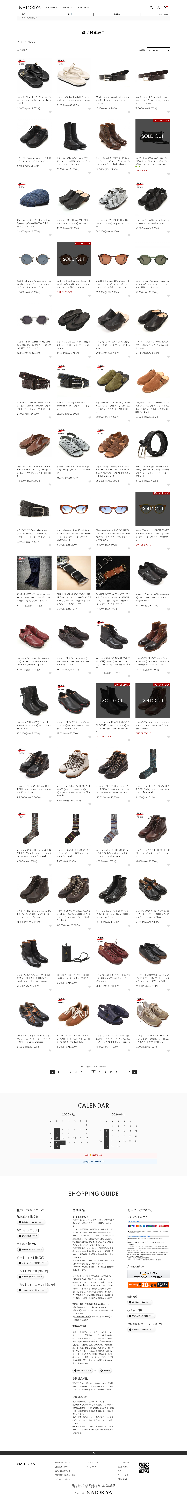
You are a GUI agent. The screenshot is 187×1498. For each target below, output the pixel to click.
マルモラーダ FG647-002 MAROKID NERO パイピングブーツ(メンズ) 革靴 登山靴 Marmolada (34, 789)
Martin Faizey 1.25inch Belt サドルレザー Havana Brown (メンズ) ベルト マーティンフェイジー (152, 100)
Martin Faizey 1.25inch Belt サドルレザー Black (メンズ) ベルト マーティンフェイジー (112, 100)
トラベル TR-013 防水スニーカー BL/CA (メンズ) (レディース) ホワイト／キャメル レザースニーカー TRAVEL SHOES (152, 978)
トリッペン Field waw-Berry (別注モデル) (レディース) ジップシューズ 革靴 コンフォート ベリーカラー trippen (34, 661)
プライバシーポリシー (63, 1479)
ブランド (65, 8)
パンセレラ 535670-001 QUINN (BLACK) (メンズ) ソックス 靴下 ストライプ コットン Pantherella (74, 853)
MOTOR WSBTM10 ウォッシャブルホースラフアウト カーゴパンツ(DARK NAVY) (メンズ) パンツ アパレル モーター (34, 598)
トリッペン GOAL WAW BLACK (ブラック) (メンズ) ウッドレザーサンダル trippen (113, 345)
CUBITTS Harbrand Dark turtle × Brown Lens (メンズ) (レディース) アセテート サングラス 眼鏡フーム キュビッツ (113, 284)
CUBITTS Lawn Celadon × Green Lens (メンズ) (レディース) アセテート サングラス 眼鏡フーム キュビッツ (152, 284)
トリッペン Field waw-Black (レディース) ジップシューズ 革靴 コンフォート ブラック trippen (152, 598)
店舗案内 (117, 14)
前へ (52, 1072)
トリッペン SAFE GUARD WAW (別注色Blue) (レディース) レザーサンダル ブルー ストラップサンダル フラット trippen (113, 1039)
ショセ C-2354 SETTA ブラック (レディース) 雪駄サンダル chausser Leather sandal (34, 100)
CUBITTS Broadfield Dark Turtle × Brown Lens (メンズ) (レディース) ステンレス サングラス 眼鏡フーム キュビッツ (74, 284)
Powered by (80, 1493)
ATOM (94, 1467)
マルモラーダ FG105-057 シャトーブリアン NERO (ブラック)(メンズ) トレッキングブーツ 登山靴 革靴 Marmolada (112, 789)
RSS (88, 1467)
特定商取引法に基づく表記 (65, 1475)
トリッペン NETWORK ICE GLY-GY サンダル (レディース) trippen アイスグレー (113, 223)
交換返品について (62, 1467)
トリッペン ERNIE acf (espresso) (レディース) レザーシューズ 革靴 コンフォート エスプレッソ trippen (74, 661)
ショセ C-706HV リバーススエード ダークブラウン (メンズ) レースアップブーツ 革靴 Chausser (152, 725)
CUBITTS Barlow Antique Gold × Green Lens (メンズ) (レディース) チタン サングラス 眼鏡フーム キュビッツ (34, 284)
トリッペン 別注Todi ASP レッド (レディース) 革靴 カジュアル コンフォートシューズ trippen (113, 978)
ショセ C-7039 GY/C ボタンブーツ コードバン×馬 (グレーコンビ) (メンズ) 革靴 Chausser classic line (113, 914)
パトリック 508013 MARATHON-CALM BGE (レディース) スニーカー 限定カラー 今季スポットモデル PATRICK (152, 1039)
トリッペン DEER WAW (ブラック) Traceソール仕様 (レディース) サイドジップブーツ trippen (34, 725)
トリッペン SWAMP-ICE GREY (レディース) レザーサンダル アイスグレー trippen (74, 470)
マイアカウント (123, 1463)
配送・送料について (62, 1463)
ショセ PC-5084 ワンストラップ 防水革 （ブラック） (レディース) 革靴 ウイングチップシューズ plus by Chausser (152, 914)
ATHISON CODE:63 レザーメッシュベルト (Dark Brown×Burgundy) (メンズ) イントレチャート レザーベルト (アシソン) (34, 406)
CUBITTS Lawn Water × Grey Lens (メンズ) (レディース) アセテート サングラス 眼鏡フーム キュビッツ (34, 345)
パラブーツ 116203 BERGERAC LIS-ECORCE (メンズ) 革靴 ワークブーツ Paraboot (152, 853)
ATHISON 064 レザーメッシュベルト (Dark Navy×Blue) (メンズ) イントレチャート (73, 406)
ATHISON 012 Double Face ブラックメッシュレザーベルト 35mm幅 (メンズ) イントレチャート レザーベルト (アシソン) (34, 534)
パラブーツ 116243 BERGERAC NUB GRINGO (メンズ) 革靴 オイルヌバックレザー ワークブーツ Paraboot (34, 914)
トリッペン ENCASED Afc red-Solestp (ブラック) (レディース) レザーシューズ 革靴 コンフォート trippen (74, 725)
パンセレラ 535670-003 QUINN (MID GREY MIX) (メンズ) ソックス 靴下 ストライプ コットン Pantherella (113, 853)
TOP (20, 18)
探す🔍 (70, 14)
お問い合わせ (123, 1479)
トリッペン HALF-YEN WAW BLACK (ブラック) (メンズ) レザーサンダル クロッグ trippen (152, 345)
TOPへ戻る (93, 1453)
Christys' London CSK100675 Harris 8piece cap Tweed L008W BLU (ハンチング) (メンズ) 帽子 (34, 223)
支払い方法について (62, 1471)
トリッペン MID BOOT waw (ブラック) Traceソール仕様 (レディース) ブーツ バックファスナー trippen (73, 161)
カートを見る (123, 1475)
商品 (23, 14)
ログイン (121, 1471)
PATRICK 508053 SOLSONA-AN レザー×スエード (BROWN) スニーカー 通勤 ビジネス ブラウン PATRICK (73, 1039)
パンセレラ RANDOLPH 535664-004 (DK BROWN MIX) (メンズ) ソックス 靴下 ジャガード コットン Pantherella (34, 853)
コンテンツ (81, 8)
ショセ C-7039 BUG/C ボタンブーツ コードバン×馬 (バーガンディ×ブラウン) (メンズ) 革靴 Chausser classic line (152, 661)
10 (111, 1073)
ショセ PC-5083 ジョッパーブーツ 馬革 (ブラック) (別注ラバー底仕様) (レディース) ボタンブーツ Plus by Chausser (34, 978)
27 (128, 1073)
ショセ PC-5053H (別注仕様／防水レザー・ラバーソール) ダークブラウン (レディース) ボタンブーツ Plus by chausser (113, 161)
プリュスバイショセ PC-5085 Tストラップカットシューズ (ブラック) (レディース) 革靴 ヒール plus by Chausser (34, 1039)
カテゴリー (50, 8)
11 (117, 1073)
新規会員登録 (123, 1467)
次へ (134, 1072)
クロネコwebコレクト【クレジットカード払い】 (147, 1243)
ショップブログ (92, 1463)
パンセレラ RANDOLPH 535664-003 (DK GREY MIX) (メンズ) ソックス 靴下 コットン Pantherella (152, 789)
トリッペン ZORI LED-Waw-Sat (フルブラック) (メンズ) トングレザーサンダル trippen (73, 345)
